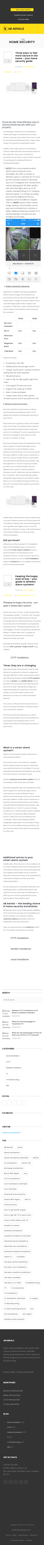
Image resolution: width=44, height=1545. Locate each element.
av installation (10, 1163)
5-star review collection (20, 550)
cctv (26, 1173)
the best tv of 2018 (12, 1283)
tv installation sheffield (14, 1298)
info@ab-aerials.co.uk (17, 1468)
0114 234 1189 (23, 19)
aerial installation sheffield (16, 1158)
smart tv (8, 1257)
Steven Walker (28, 67)
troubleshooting (32, 1283)
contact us (14, 561)
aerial (20, 1147)
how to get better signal (15, 1210)
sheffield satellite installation (17, 1251)
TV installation (10, 1293)
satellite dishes (27, 681)
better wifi (26, 1163)
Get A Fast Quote (23, 10)
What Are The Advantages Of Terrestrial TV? (23, 1022)
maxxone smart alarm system (21, 779)
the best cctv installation (15, 1267)
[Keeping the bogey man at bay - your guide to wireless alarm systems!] (22, 605)
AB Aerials (8, 1147)
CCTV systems (34, 678)
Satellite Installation (21, 948)
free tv (27, 1199)
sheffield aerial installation (16, 1241)
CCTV (19, 72)
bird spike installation (13, 1168)
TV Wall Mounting (12, 1079)
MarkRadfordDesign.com (21, 1530)
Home (8, 1535)
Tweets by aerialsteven (11, 1132)
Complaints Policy (17, 1540)
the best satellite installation (17, 1272)
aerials (14, 681)
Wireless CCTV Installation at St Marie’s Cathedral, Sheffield (25, 1011)
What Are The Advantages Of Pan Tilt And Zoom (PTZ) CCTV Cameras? (27, 1034)
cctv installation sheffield (15, 1184)
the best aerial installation (16, 1262)
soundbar (21, 1257)
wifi (32, 1309)
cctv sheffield (10, 1189)
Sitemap (33, 1535)
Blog (14, 1535)
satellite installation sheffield (17, 1236)
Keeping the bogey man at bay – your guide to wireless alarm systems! (26, 580)
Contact (29, 1540)
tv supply (34, 1298)
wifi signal (27, 1314)
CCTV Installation (20, 657)
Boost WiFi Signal (11, 1173)
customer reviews (10, 919)
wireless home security (14, 1319)
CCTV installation (32, 558)
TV (7, 1074)
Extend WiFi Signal (12, 1199)
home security (10, 1205)
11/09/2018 (7, 72)
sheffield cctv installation (15, 1246)
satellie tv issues (11, 1225)
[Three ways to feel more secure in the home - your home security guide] (22, 88)
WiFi (7, 1085)
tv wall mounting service (15, 1309)
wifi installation (11, 1314)
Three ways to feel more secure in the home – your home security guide (26, 57)
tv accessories (17, 1288)
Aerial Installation (23, 595)
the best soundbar (12, 1277)
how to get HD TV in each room (17, 1215)
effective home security (14, 1194)
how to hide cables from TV (16, 1220)
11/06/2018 (7, 595)
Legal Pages (23, 1535)
